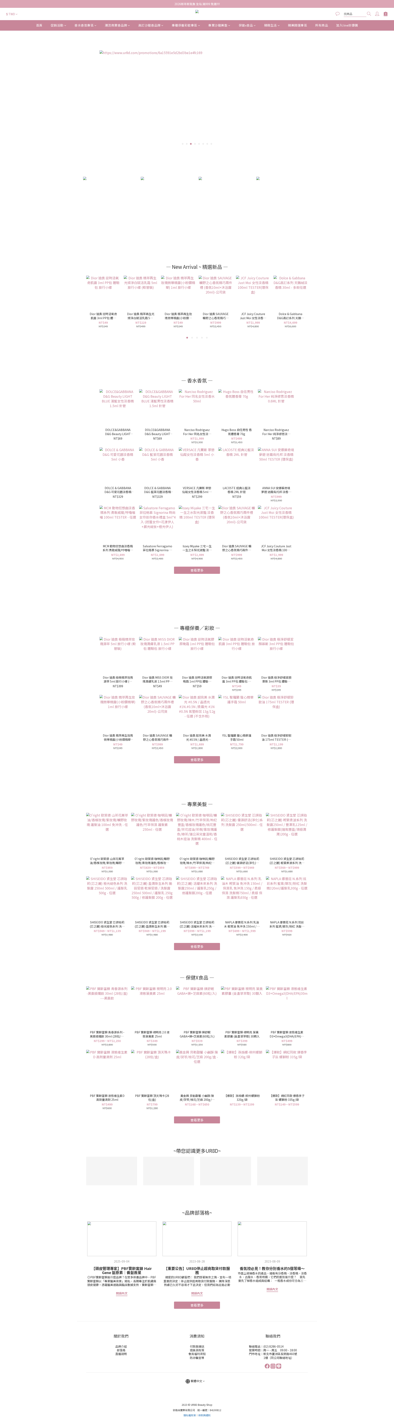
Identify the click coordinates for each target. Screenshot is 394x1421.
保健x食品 (246, 25)
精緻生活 (270, 25)
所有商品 (321, 25)
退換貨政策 (197, 1350)
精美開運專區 (297, 25)
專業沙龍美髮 (217, 25)
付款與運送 (197, 1346)
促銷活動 (57, 25)
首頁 (39, 25)
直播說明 (121, 1354)
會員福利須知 (197, 1354)
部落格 (121, 1350)
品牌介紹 (121, 1346)
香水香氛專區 (84, 25)
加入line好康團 (347, 25)
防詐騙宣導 (197, 1358)
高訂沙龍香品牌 (149, 25)
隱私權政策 (189, 1415)
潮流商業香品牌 (116, 25)
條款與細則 (204, 1415)
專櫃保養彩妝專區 (184, 25)
